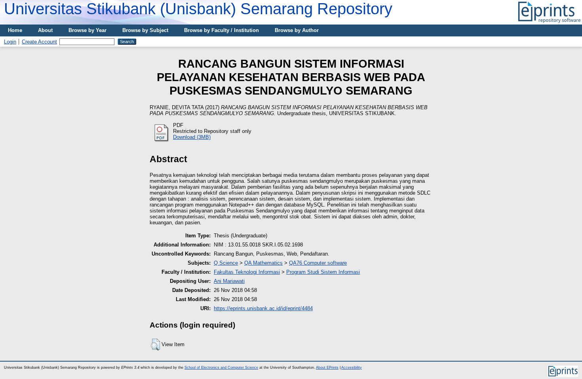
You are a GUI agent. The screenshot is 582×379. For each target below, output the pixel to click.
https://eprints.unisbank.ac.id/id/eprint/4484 (263, 308)
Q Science (226, 263)
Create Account (39, 42)
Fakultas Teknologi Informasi (247, 272)
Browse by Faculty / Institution (221, 30)
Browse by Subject (145, 30)
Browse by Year (87, 30)
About (45, 30)
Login (10, 42)
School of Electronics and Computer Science (221, 368)
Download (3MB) (192, 137)
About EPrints (327, 368)
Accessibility (351, 368)
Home (15, 30)
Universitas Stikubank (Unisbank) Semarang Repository (198, 8)
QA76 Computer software (318, 263)
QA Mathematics (263, 263)
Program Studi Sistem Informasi (323, 272)
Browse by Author (297, 30)
